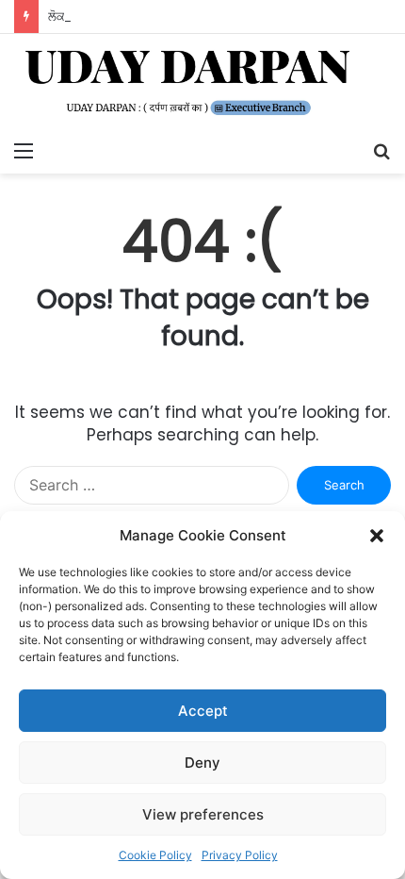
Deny (202, 762)
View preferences (203, 814)
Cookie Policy (155, 855)
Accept (203, 711)
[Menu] (23, 150)
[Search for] (381, 150)
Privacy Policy (240, 855)
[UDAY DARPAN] (202, 82)
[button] (376, 535)
